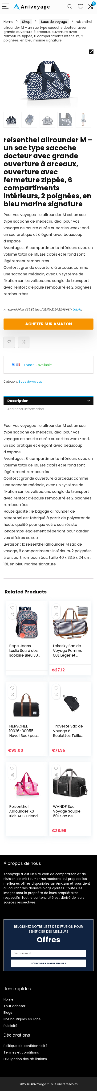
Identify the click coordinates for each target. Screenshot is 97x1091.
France (29, 364)
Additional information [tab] (25, 409)
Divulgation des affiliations (25, 1059)
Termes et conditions (21, 1052)
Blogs (8, 1012)
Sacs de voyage (54, 21)
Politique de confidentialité (26, 1045)
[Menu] (5, 6)
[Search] (70, 6)
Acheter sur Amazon (48, 324)
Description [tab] (17, 400)
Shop (26, 21)
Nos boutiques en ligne (22, 1019)
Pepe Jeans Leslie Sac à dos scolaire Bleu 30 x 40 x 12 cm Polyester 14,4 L (23, 655)
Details (77, 309)
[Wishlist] (80, 7)
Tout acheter (14, 1006)
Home (8, 21)
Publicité (10, 1025)
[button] (91, 51)
